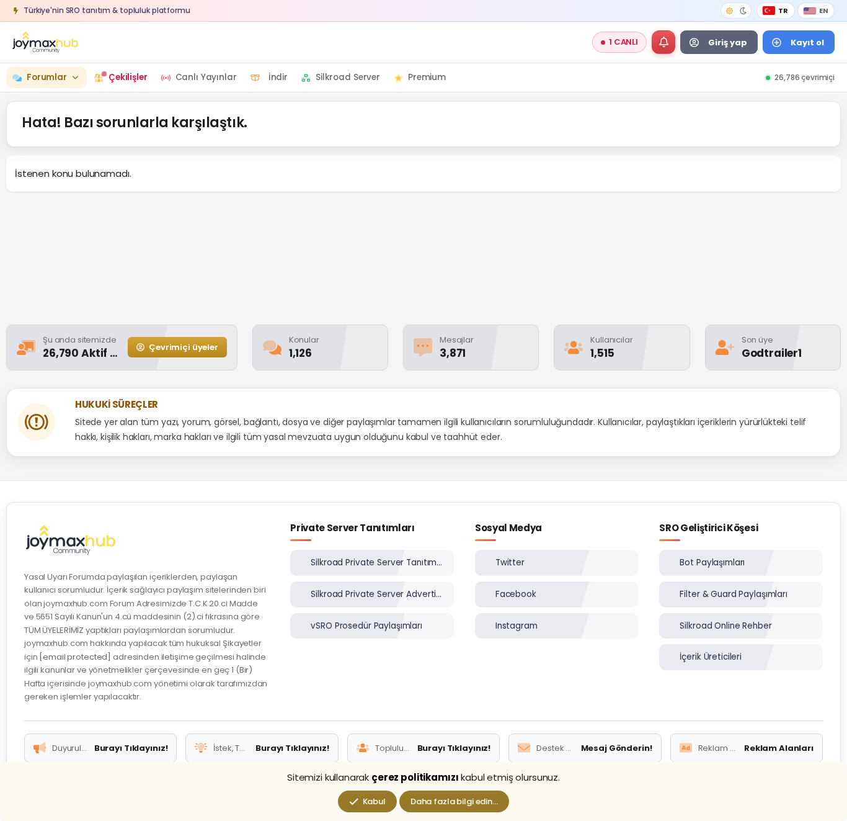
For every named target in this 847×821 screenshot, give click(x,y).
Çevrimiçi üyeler (182, 347)
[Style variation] (736, 10)
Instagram (516, 626)
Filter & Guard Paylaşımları (733, 594)
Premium (427, 77)
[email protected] (75, 657)
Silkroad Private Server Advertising (377, 594)
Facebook (515, 594)
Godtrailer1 (772, 353)
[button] (663, 42)
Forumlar (47, 77)
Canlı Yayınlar (206, 77)
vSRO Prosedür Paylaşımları (366, 626)
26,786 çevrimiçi (804, 77)
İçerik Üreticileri (711, 657)
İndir (278, 77)
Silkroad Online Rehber (725, 626)
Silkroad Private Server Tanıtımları (377, 562)
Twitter (510, 562)
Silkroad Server (348, 77)
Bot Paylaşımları (712, 562)
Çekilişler (128, 77)
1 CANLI (623, 42)
